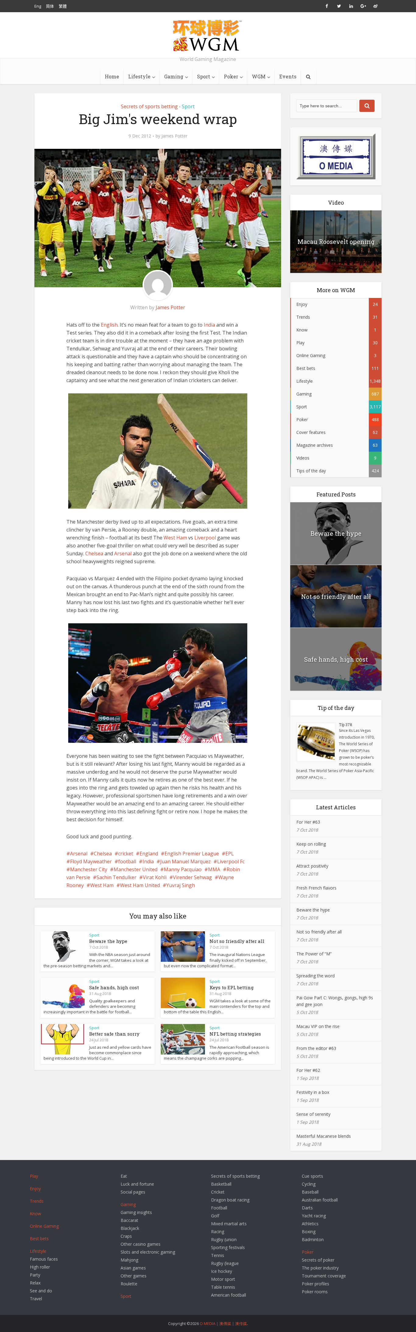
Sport (203, 76)
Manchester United (135, 869)
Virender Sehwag (192, 877)
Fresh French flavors (316, 888)
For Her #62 (308, 1070)
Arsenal (123, 553)
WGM (259, 76)
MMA (214, 869)
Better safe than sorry (114, 1034)
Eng (37, 6)
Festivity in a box (312, 1092)
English (109, 324)
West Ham (175, 537)
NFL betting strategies (235, 1034)
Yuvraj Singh (180, 885)
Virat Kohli (155, 877)
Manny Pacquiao (183, 869)
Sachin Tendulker (116, 877)
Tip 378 (345, 724)
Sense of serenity (313, 1114)
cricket (125, 853)
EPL (229, 853)
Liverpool (205, 537)
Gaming (173, 76)
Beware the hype (108, 941)
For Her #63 (308, 822)
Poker (231, 76)
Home (112, 76)
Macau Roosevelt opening (336, 241)
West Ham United (140, 885)
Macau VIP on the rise (318, 1026)
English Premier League (191, 853)
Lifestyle (139, 76)
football (127, 861)
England (148, 853)
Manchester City (88, 869)
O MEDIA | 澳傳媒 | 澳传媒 (223, 1323)
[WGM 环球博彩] (208, 35)
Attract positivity (312, 866)
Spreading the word (315, 976)
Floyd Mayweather (91, 861)
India (209, 324)
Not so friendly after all (237, 941)
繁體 (63, 6)
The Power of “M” (314, 954)
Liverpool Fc (231, 861)
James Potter (174, 136)
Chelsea (94, 553)
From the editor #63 (316, 1048)
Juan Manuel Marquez (185, 861)
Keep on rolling (311, 844)
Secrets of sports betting (149, 106)
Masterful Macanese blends (323, 1136)
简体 (50, 6)
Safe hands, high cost (114, 987)
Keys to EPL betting (232, 987)
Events (287, 76)
